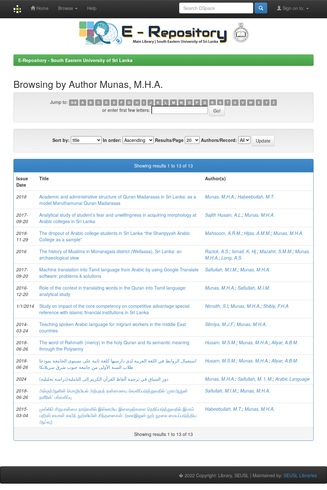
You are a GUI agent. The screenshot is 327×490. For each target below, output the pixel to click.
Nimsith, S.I (216, 306)
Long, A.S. (231, 257)
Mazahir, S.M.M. (276, 251)
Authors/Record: (219, 140)
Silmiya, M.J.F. (219, 324)
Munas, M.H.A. (220, 196)
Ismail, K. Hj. (244, 251)
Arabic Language (292, 379)
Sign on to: (293, 8)
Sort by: (61, 140)
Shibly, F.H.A (275, 306)
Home (42, 8)
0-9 (73, 102)
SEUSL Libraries (300, 475)
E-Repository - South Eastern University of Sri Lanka (75, 60)
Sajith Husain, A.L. (223, 215)
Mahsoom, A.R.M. (223, 233)
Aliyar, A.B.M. (284, 342)
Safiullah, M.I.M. (221, 269)
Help (91, 8)
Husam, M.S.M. (220, 342)
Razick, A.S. (217, 251)
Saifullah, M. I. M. (255, 379)
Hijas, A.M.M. (257, 233)
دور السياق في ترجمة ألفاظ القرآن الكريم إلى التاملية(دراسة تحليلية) (103, 379)
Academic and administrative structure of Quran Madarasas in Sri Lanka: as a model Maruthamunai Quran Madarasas (117, 199)
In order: (112, 140)
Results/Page (169, 140)
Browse (66, 8)
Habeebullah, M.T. (256, 196)
